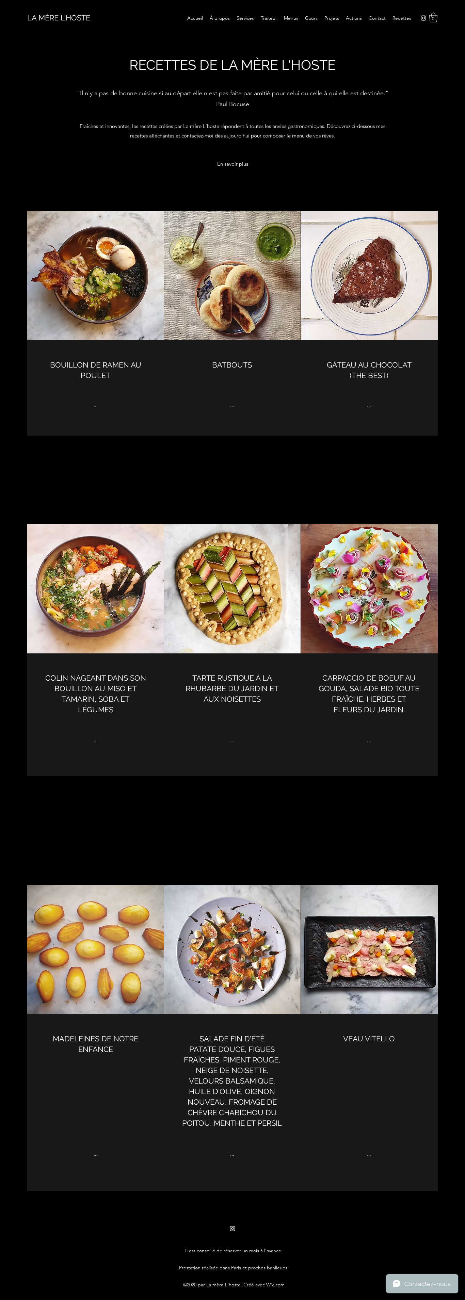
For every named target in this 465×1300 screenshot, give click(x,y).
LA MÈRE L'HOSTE (58, 17)
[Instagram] (423, 18)
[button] (433, 17)
